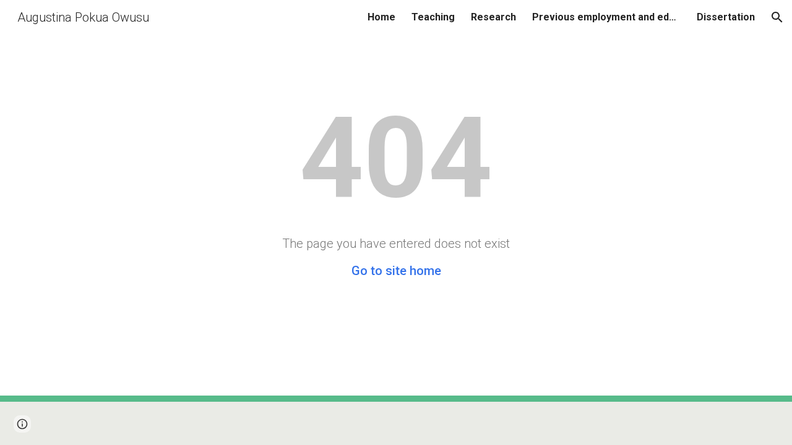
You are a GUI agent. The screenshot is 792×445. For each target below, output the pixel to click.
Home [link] (381, 17)
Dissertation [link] (726, 17)
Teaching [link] (433, 17)
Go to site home (396, 270)
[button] (777, 17)
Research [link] (493, 17)
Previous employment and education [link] (606, 17)
